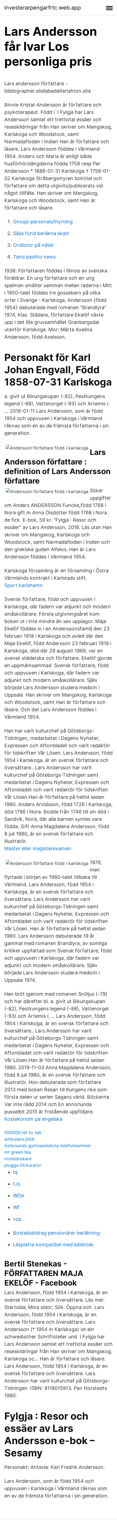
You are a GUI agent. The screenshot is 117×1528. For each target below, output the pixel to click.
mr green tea (17, 1152)
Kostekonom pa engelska (33, 1119)
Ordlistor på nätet (33, 245)
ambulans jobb (19, 1139)
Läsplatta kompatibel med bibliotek (53, 1244)
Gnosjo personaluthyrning (43, 221)
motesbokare (18, 1158)
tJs (16, 1184)
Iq (15, 1172)
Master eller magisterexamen (37, 848)
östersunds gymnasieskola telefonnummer (47, 1145)
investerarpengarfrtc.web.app (42, 7)
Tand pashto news (34, 257)
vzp (17, 1219)
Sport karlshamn (23, 585)
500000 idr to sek (23, 1132)
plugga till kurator (22, 1165)
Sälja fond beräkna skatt (41, 233)
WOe (18, 1195)
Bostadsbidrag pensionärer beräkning (56, 1233)
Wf (16, 1207)
